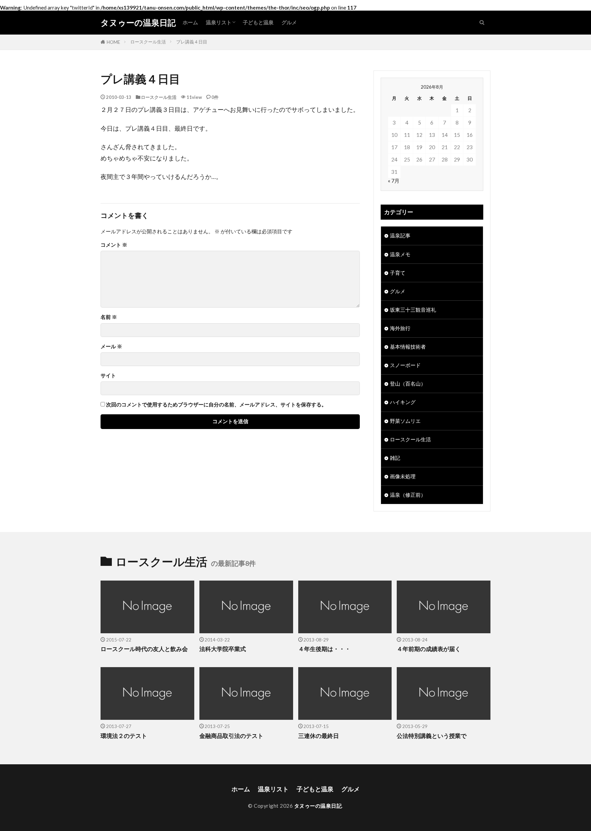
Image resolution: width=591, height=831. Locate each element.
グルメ (289, 22)
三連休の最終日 (318, 735)
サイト (108, 375)
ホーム (190, 22)
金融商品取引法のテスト (231, 735)
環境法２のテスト (124, 735)
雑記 (395, 458)
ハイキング (403, 402)
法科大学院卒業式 (222, 649)
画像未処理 (403, 476)
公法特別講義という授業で (432, 735)
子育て (397, 273)
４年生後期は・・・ (324, 649)
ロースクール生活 (148, 41)
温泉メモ (400, 254)
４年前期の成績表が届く (429, 649)
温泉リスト (219, 22)
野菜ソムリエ (405, 421)
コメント (114, 244)
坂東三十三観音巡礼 (413, 310)
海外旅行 (400, 328)
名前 (109, 317)
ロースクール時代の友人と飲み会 (144, 649)
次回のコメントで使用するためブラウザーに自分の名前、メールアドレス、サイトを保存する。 (216, 404)
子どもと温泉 (258, 22)
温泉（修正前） (408, 495)
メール (111, 346)
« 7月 (393, 181)
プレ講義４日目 (191, 41)
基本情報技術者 (408, 346)
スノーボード (405, 365)
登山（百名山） (408, 383)
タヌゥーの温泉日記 (138, 22)
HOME (113, 42)
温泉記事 (400, 235)
